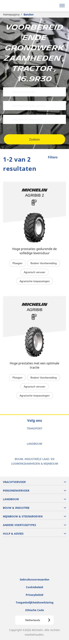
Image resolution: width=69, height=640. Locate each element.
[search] (53, 5)
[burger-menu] (62, 5)
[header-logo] (18, 5)
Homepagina (11, 14)
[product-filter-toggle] (63, 157)
